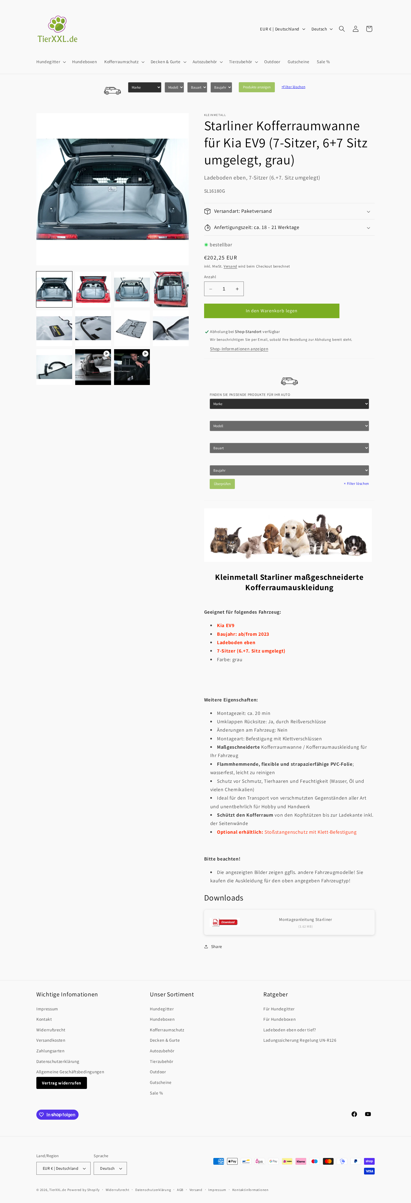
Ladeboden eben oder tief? (289, 1029)
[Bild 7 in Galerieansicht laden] (132, 328)
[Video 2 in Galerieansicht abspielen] (132, 367)
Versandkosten (50, 1040)
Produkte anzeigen (257, 87)
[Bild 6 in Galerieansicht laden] (93, 328)
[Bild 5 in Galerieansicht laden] (54, 328)
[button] (50, 61)
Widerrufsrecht (50, 1029)
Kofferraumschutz (167, 1029)
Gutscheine (161, 1082)
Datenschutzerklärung (57, 1061)
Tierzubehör (161, 1061)
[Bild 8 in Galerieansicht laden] (171, 328)
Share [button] (216, 946)
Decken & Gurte (165, 1040)
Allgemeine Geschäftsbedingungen (70, 1071)
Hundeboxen (162, 1019)
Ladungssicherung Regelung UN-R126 (300, 1040)
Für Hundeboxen (279, 1019)
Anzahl (210, 277)
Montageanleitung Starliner (305, 919)
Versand (230, 266)
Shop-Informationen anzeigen (239, 348)
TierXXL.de (57, 1190)
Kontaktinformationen (250, 1190)
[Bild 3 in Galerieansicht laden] (132, 290)
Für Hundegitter (279, 1008)
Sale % (156, 1093)
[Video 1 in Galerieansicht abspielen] (93, 367)
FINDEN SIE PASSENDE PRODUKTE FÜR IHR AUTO (250, 395)
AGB (180, 1190)
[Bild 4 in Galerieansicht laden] (171, 290)
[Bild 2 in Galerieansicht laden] (93, 290)
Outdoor (158, 1071)
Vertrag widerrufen (61, 1083)
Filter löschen (294, 86)
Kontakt (44, 1019)
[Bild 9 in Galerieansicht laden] (54, 367)
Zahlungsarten (50, 1050)
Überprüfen (222, 483)
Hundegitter (162, 1008)
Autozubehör (162, 1050)
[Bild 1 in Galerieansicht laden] (54, 290)
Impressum (47, 1008)
